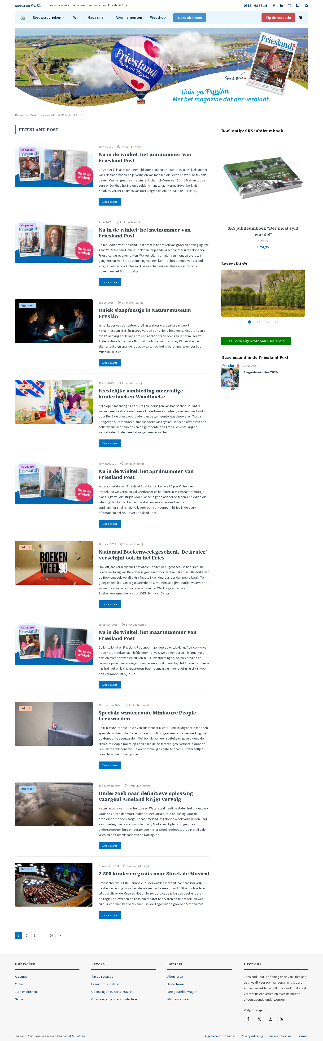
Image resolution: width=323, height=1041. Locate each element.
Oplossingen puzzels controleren (115, 999)
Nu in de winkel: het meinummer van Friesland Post (145, 233)
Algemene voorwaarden (220, 1036)
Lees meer (109, 202)
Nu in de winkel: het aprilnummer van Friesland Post (146, 474)
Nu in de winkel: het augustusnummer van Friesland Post (88, 5)
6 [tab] (267, 322)
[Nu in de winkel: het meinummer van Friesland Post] (54, 241)
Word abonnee (189, 17)
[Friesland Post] (23, 17)
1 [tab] (245, 322)
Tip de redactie (278, 17)
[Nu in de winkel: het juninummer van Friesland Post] (54, 165)
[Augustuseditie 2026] (230, 376)
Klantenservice (178, 999)
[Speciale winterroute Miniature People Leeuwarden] (54, 724)
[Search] (306, 5)
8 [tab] (276, 322)
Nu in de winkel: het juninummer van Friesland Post (145, 157)
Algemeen (28, 306)
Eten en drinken (26, 991)
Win (76, 17)
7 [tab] (272, 322)
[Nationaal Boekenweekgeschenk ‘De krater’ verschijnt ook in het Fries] (54, 563)
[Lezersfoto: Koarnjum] (263, 293)
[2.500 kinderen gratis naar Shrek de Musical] (54, 885)
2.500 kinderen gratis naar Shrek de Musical (154, 874)
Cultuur (26, 386)
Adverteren (175, 984)
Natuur (19, 999)
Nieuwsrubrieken (47, 17)
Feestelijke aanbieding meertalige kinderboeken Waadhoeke (141, 394)
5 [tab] (263, 322)
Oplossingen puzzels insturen (112, 991)
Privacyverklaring (252, 1036)
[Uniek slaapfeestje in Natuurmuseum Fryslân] (54, 321)
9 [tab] (281, 322)
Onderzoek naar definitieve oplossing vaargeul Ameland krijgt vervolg (146, 796)
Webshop (158, 17)
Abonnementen (129, 17)
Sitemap (303, 1036)
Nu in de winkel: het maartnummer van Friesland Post (147, 635)
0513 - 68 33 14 (255, 5)
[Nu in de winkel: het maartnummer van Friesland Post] (54, 643)
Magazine (95, 17)
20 (51, 935)
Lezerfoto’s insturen (105, 984)
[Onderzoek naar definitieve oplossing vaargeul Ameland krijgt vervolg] (54, 804)
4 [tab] (258, 322)
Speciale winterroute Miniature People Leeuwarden (147, 716)
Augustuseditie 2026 (260, 372)
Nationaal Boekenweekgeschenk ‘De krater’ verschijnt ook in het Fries (153, 555)
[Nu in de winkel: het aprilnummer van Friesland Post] (54, 482)
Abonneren (175, 976)
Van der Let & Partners (71, 1036)
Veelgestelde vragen (182, 991)
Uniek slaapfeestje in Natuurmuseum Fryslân (145, 313)
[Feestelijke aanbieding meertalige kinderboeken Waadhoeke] (54, 402)
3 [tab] (254, 322)
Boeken (263, 241)
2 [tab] (249, 322)
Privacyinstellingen (280, 1036)
